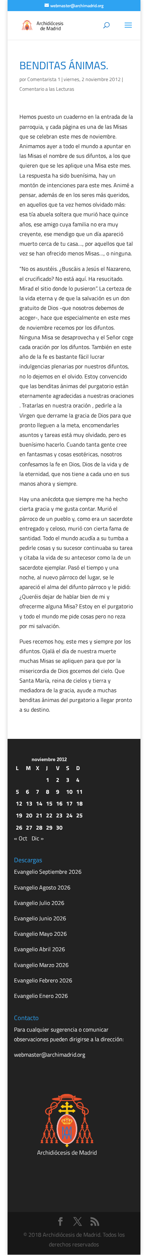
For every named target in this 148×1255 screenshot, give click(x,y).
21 (39, 815)
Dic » (38, 838)
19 (19, 815)
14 (39, 803)
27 (29, 827)
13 (29, 803)
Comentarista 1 (43, 79)
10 (69, 791)
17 (69, 803)
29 (49, 827)
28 (39, 827)
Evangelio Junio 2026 (40, 918)
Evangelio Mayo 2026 (40, 933)
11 (79, 791)
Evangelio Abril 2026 (39, 949)
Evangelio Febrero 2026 (43, 980)
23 (59, 815)
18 (79, 803)
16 (59, 803)
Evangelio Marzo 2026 (41, 965)
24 (69, 815)
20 (29, 815)
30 (59, 827)
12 (19, 803)
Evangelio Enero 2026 (41, 995)
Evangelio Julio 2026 (39, 902)
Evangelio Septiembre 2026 (48, 871)
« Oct (20, 838)
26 (19, 827)
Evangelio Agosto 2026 (42, 887)
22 (49, 815)
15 (49, 803)
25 (79, 815)
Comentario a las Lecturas (46, 89)
